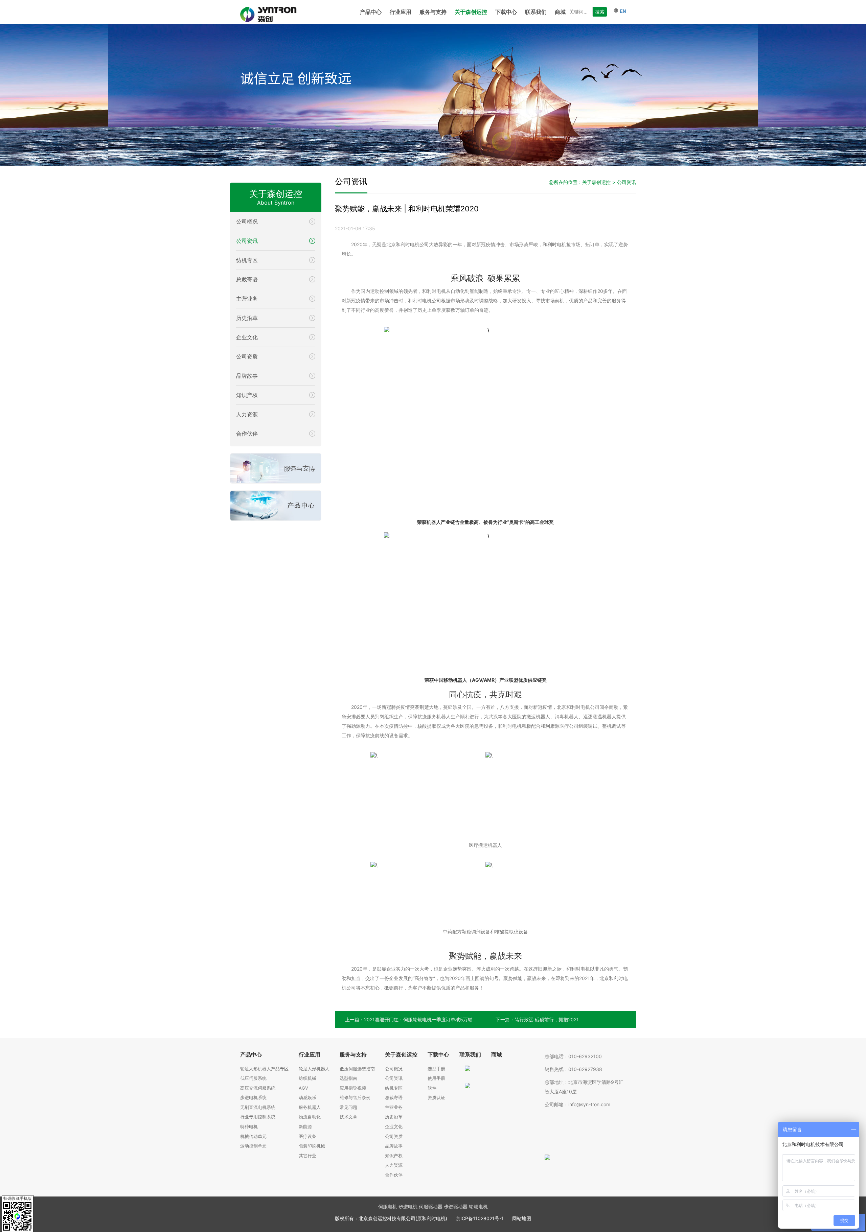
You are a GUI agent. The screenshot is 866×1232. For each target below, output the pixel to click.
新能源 (305, 1126)
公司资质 (394, 1136)
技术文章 (348, 1116)
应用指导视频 (353, 1088)
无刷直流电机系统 (257, 1107)
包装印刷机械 (312, 1145)
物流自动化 (310, 1116)
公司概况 (394, 1068)
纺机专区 (394, 1088)
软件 (432, 1088)
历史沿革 (394, 1116)
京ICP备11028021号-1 (480, 1218)
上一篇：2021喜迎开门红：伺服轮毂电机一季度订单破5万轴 (409, 1019)
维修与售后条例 (355, 1097)
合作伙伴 (394, 1175)
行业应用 (400, 11)
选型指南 (348, 1078)
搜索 (600, 12)
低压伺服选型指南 (357, 1068)
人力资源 (394, 1165)
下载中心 (506, 11)
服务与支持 (433, 11)
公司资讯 (626, 182)
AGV (303, 1088)
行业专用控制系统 (257, 1116)
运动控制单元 (253, 1145)
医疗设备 (307, 1136)
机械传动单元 (253, 1136)
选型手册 (436, 1068)
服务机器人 (310, 1107)
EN (622, 11)
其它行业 (307, 1155)
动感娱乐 (307, 1097)
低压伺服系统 (253, 1078)
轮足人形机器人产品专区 (264, 1068)
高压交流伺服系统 (257, 1088)
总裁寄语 (394, 1097)
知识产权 (394, 1155)
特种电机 (249, 1126)
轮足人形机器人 (314, 1068)
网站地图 (521, 1218)
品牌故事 (394, 1145)
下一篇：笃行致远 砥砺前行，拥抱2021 (537, 1019)
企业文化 (394, 1126)
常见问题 (348, 1107)
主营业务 (394, 1107)
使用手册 (436, 1078)
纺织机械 (307, 1078)
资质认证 (436, 1097)
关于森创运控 (471, 11)
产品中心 (371, 11)
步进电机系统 (253, 1097)
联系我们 (536, 11)
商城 (560, 11)
